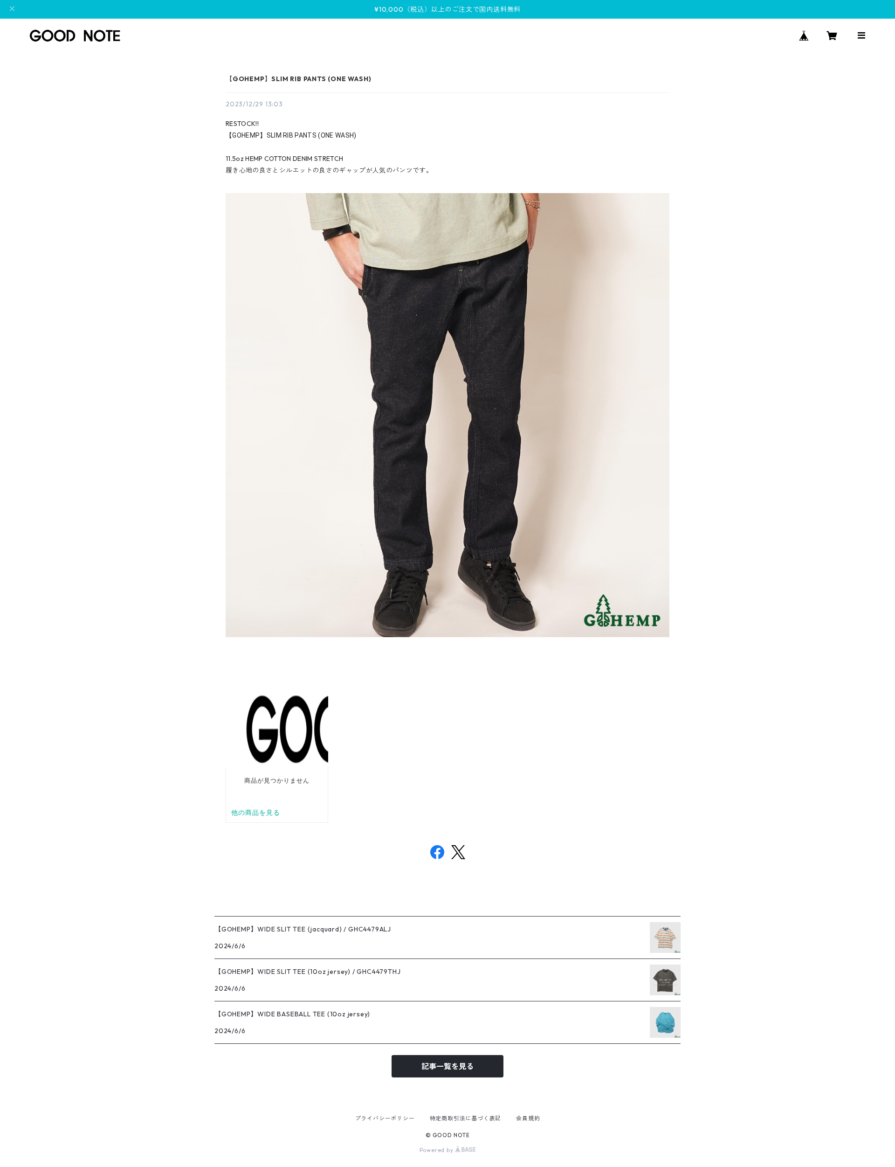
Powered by (437, 1149)
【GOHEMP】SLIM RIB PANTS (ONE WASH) (298, 79)
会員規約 (528, 1118)
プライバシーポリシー (385, 1118)
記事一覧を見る (447, 1066)
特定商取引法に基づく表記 (466, 1118)
